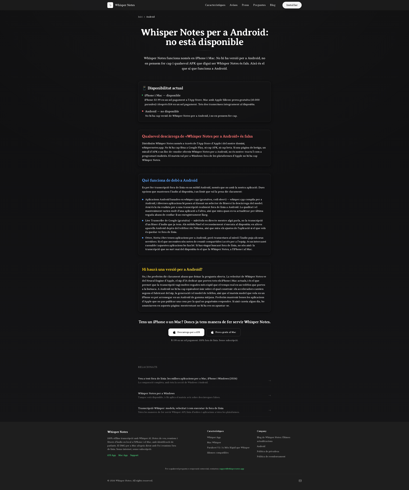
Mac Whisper (214, 442)
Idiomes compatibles (218, 453)
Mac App (123, 455)
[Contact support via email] (300, 480)
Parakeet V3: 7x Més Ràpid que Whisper (228, 447)
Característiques (215, 5)
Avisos (233, 5)
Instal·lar (292, 5)
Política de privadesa (268, 451)
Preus (245, 5)
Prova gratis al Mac (225, 332)
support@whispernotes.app (231, 469)
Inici (140, 17)
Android (261, 446)
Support (134, 455)
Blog (272, 5)
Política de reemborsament (271, 456)
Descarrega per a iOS (188, 332)
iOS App (111, 455)
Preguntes (259, 5)
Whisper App (214, 437)
